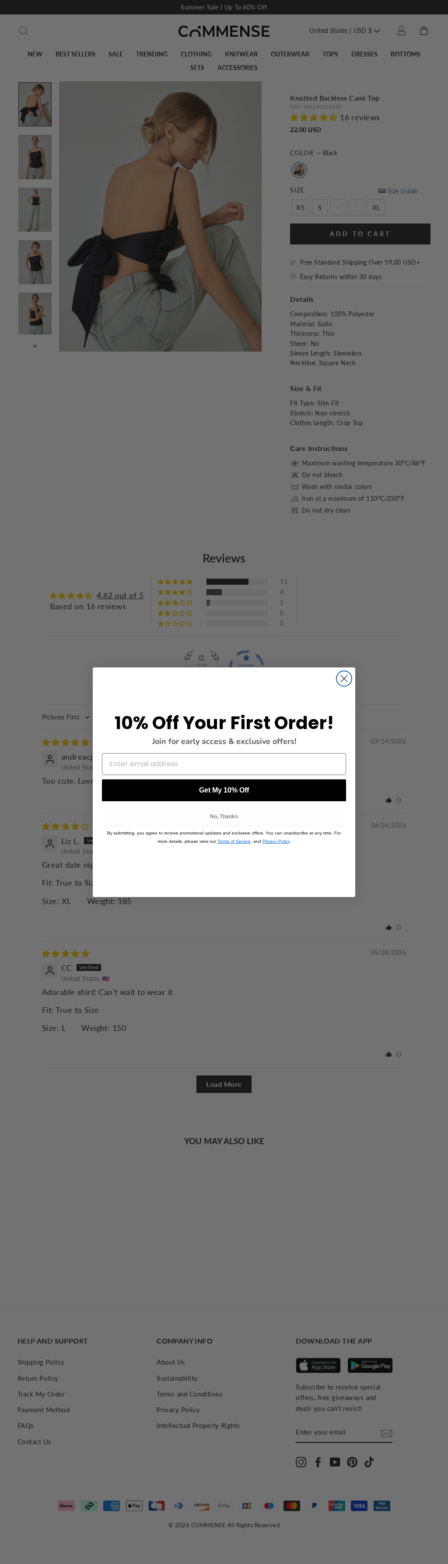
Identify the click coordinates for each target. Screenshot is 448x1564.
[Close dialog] (344, 678)
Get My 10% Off (224, 790)
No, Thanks (224, 816)
